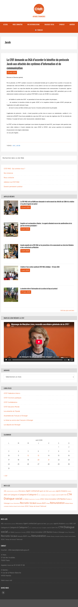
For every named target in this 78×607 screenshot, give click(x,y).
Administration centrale (12, 491)
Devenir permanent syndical (13, 186)
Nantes (63, 499)
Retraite (39, 503)
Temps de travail (34, 506)
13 (38, 455)
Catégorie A (14, 495)
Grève (47, 499)
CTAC (65, 495)
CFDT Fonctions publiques (12, 398)
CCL (39, 494)
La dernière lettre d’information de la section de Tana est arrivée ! (39, 289)
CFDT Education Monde (11, 407)
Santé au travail (13, 506)
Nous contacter (9, 177)
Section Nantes (21, 506)
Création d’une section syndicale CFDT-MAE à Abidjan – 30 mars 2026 (39, 267)
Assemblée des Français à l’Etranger (16, 416)
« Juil (5, 475)
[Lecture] (6, 360)
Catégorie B (23, 495)
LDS (58, 499)
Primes (11, 503)
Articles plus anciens (67, 310)
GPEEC (42, 499)
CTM (69, 494)
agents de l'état (44, 491)
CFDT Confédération (10, 402)
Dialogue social (13, 498)
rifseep (48, 503)
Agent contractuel (32, 491)
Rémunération (57, 503)
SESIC (27, 506)
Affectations (21, 491)
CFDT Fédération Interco (12, 393)
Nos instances (8, 173)
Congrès (53, 494)
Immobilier (52, 499)
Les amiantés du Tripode (12, 411)
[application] (39, 342)
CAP (8, 495)
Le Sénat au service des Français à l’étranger (18, 420)
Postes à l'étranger (58, 532)
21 (48, 460)
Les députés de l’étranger (12, 425)
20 (38, 460)
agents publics (52, 491)
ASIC (14, 145)
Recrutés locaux (28, 503)
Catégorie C (33, 495)
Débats (27, 499)
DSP (23, 499)
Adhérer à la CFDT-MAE (11, 182)
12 (28, 455)
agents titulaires (61, 491)
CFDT (39, 9)
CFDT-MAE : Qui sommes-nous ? (14, 168)
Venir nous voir (6, 580)
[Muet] (69, 360)
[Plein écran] (72, 360)
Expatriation (32, 499)
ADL (5, 491)
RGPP (44, 503)
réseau (67, 503)
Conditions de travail (46, 494)
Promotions (17, 503)
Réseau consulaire (55, 536)
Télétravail (43, 506)
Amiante (69, 491)
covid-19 (57, 495)
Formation (37, 499)
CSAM (61, 495)
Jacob (18, 145)
